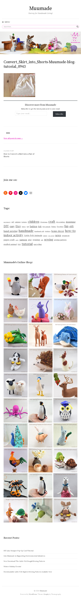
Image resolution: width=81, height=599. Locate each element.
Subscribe (59, 114)
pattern (23, 239)
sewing (48, 239)
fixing (53, 226)
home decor (57, 231)
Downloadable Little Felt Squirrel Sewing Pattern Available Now (28, 572)
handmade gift (39, 231)
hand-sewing (11, 231)
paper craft (9, 239)
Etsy (18, 226)
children (33, 221)
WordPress (33, 594)
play (30, 240)
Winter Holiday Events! (12, 566)
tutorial (27, 244)
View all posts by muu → (13, 138)
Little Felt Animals (33, 235)
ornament (66, 236)
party (17, 240)
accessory (7, 222)
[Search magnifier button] (77, 26)
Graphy (46, 594)
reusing (36, 240)
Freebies (60, 227)
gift (71, 226)
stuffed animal (10, 244)
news (58, 235)
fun (66, 226)
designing (70, 222)
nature (45, 236)
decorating (60, 222)
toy (19, 244)
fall (28, 227)
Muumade (40, 8)
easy (12, 226)
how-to (70, 231)
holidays (47, 231)
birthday (24, 222)
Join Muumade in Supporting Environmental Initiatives (24, 556)
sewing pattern (60, 240)
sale (42, 240)
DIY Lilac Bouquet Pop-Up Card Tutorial (18, 551)
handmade (26, 231)
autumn (18, 222)
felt (40, 226)
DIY (6, 226)
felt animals (46, 227)
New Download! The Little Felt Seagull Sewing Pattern (24, 561)
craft (51, 221)
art (12, 222)
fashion (33, 226)
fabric (24, 227)
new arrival (51, 236)
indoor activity (13, 235)
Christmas (43, 222)
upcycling (38, 244)
